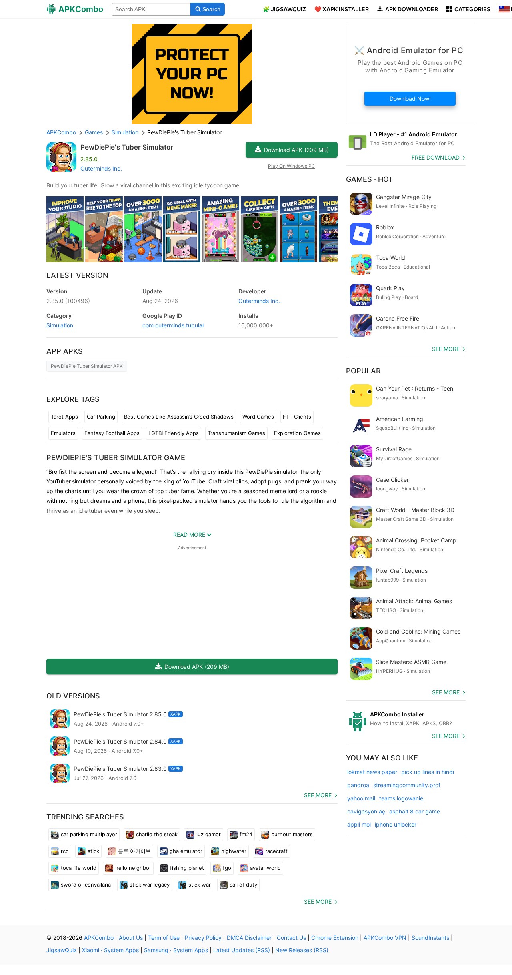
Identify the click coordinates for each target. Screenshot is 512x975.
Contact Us (291, 937)
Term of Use (164, 937)
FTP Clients (297, 416)
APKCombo (61, 132)
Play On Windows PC (291, 166)
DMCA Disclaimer (249, 937)
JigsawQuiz (61, 950)
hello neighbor (133, 868)
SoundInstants (430, 937)
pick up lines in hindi (427, 771)
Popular (363, 371)
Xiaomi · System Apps (110, 950)
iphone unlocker (395, 824)
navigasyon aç (366, 811)
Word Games (258, 416)
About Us (131, 937)
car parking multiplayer (89, 834)
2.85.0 (68, 300)
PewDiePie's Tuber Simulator (126, 147)
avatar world (265, 868)
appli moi (359, 824)
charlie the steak (157, 834)
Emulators (63, 433)
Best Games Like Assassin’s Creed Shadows (179, 416)
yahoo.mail (361, 798)
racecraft (276, 851)
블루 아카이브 (134, 851)
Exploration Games (297, 433)
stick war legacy (150, 884)
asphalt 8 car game (414, 811)
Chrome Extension (334, 937)
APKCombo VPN (385, 937)
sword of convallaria (86, 884)
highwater (233, 851)
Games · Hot (369, 179)
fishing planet (187, 868)
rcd (65, 851)
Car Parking (101, 416)
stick (93, 851)
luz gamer (208, 834)
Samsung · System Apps (176, 950)
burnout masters (292, 834)
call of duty (243, 884)
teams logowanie (401, 798)
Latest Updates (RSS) (241, 950)
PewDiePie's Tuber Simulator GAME (115, 457)
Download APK (296, 149)
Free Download (436, 157)
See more (318, 795)
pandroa (358, 785)
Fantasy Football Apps (112, 433)
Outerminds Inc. (101, 168)
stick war (199, 884)
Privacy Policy (203, 937)
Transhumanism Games (236, 433)
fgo (227, 868)
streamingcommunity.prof (406, 785)
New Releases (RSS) (301, 950)
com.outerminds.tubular (173, 325)
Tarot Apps (64, 416)
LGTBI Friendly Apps (173, 433)
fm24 (246, 834)
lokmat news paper (372, 771)
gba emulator (186, 851)
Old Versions (73, 696)
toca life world (78, 868)
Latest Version (77, 275)
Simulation (59, 325)
